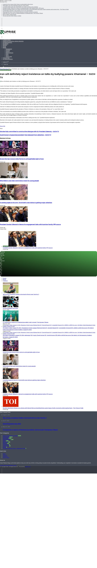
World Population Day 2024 (10, 308)
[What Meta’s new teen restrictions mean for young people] (14, 177)
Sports (5, 45)
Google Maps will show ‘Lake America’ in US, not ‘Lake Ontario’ (18, 10)
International (7, 42)
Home (1, 68)
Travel (7, 55)
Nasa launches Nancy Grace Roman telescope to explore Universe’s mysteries (20, 12)
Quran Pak (6, 57)
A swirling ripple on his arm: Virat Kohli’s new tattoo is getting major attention (20, 6)
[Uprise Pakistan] (8, 34)
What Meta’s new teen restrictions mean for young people (16, 5)
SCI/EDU (8, 50)
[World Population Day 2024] (10, 306)
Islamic (4, 447)
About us (5, 455)
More (4, 47)
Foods (7, 54)
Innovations (5, 442)
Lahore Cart (27, 466)
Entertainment (9, 49)
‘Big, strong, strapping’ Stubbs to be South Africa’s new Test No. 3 (21, 294)
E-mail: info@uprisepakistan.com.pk (8, 465)
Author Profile (8, 59)
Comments (5, 280)
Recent (4, 279)
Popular (4, 278)
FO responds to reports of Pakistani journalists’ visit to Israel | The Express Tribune (25, 322)
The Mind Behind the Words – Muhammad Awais (14, 448)
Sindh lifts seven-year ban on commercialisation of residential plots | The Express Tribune (23, 13)
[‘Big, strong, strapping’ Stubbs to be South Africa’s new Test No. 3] (10, 292)
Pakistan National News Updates (13, 41)
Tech (4, 46)
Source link (2, 126)
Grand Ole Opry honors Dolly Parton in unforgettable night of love (18, 4)
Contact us (5, 456)
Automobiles (6, 444)
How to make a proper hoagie (9, 14)
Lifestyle (8, 51)
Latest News (7, 40)
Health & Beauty (9, 52)
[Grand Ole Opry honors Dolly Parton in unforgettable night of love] (14, 155)
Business (5, 43)
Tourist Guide (9, 56)
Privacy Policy (6, 457)
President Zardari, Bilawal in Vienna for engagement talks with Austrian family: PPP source (23, 8)
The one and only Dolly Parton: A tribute (12, 15)
